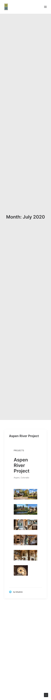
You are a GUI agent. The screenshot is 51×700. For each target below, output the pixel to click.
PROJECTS (19, 450)
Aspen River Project (24, 436)
